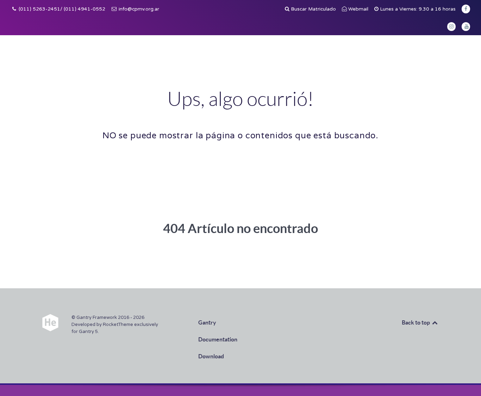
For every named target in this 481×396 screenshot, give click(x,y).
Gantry (207, 322)
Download (211, 356)
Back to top (416, 322)
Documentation (217, 339)
